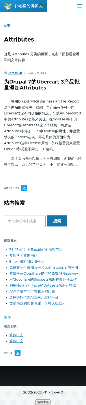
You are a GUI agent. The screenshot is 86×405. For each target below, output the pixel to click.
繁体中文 (16, 341)
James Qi (15, 73)
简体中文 (16, 335)
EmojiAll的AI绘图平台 (26, 261)
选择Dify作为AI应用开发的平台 (33, 297)
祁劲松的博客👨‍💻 (29, 6)
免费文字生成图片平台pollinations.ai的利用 (43, 267)
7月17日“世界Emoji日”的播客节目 (36, 249)
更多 (7, 317)
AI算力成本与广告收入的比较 (32, 291)
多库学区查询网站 (23, 255)
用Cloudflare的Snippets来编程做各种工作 (43, 279)
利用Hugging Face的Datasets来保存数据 (42, 285)
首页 (7, 25)
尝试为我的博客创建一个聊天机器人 (37, 303)
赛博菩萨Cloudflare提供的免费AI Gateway (43, 273)
